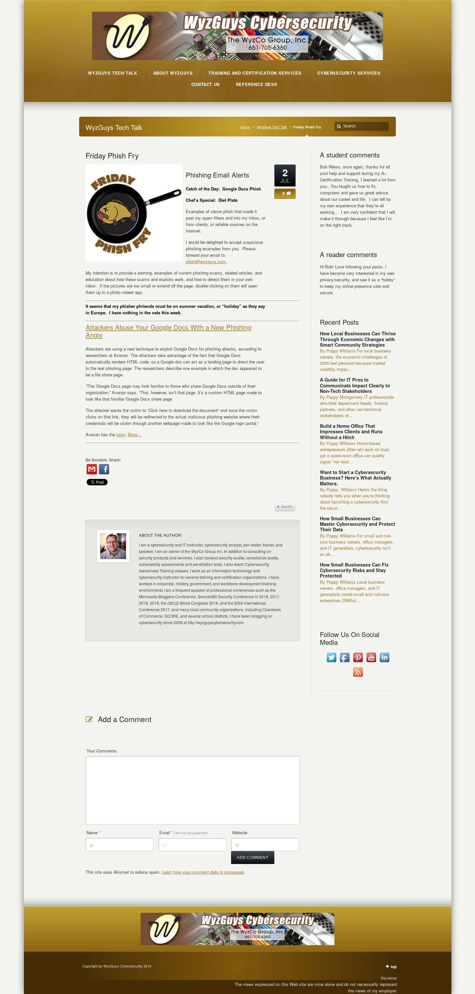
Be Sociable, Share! (103, 459)
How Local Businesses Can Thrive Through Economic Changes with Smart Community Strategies (358, 339)
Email (183, 832)
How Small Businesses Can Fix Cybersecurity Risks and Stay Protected (354, 570)
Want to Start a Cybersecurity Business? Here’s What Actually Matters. (355, 478)
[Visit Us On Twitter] (331, 662)
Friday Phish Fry (112, 155)
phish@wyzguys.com (206, 261)
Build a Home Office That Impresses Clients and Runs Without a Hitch (351, 431)
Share (285, 507)
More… (135, 434)
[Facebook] (104, 469)
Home (245, 126)
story (120, 434)
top (393, 966)
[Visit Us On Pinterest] (357, 662)
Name (93, 832)
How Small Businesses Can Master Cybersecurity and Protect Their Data (357, 524)
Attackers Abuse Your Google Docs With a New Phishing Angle (168, 331)
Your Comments (102, 751)
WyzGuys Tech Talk (272, 126)
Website (239, 832)
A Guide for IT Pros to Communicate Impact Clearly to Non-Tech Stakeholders (355, 385)
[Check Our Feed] (357, 676)
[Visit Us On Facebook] (344, 662)
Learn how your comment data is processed (203, 872)
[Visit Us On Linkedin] (384, 662)
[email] (92, 469)
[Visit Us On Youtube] (371, 662)
